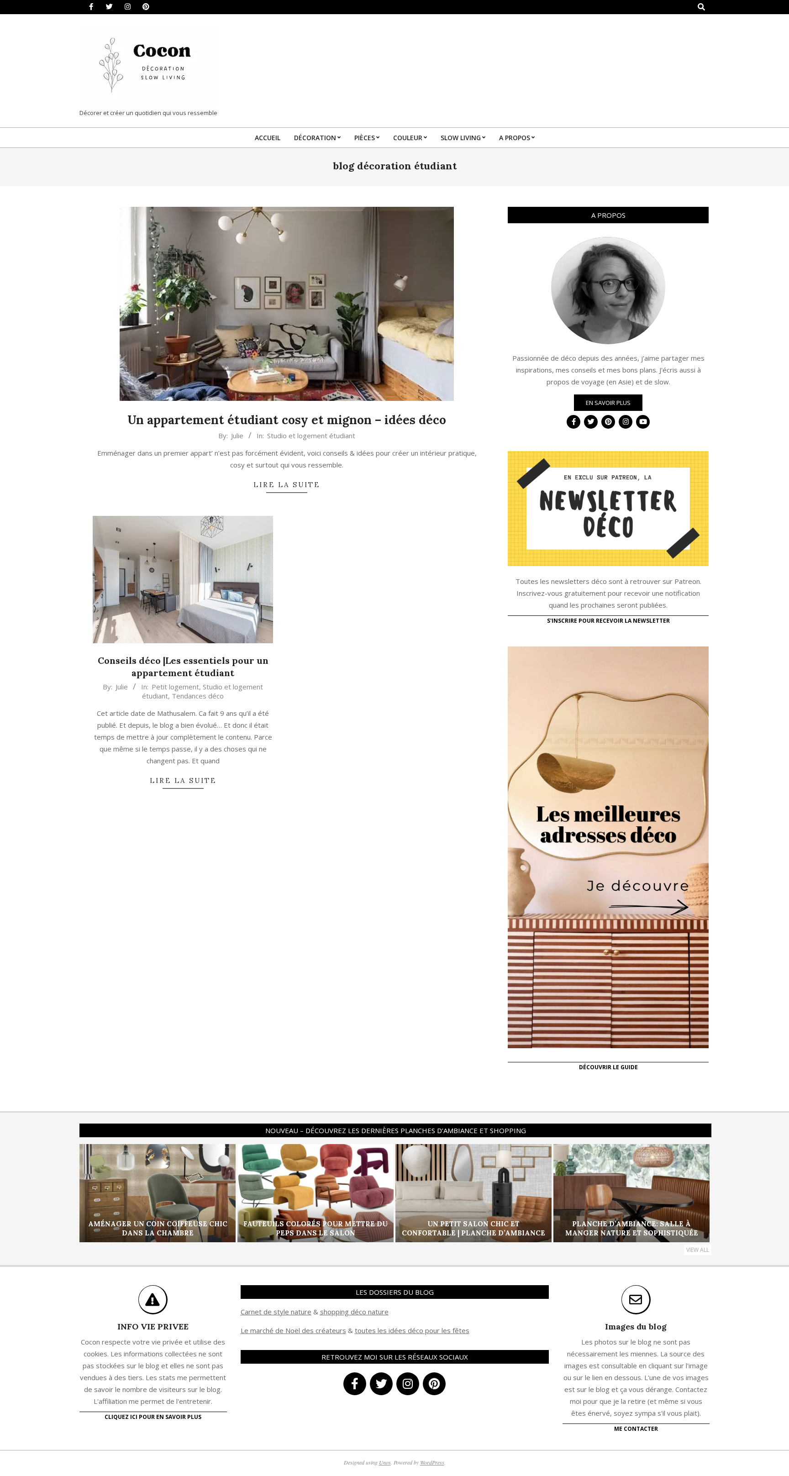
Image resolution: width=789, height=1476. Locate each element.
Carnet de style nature (276, 1311)
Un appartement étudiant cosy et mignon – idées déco (286, 419)
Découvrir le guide (608, 1067)
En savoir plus (608, 403)
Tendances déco (198, 695)
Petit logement (175, 686)
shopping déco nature (354, 1311)
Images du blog (636, 1326)
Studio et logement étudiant (311, 435)
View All (697, 1250)
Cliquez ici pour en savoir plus (153, 1417)
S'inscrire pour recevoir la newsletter (608, 621)
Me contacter (636, 1429)
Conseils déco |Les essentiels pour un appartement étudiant (183, 666)
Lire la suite (286, 484)
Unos (385, 1462)
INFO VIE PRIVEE (153, 1326)
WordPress (432, 1462)
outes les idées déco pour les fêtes (413, 1330)
